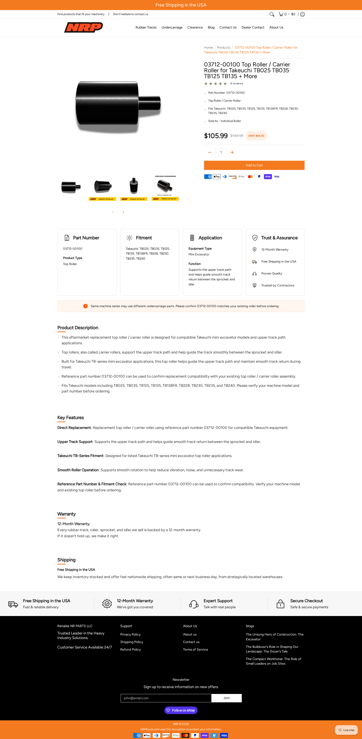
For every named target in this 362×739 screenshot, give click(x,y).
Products (223, 47)
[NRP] (83, 27)
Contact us (191, 642)
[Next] (123, 212)
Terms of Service (195, 649)
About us (190, 634)
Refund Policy (130, 649)
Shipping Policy (131, 642)
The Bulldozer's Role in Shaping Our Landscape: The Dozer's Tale (272, 649)
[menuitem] (286, 14)
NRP (175, 724)
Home (208, 47)
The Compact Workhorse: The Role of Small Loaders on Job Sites (273, 661)
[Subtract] (209, 152)
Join (227, 698)
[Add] (232, 152)
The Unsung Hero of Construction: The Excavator (275, 636)
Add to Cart (254, 165)
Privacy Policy (130, 634)
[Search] (271, 14)
